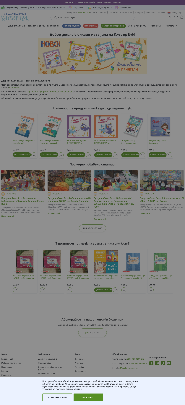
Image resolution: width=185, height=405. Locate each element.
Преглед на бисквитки (57, 397)
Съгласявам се (88, 397)
